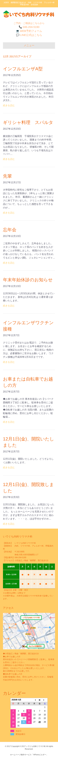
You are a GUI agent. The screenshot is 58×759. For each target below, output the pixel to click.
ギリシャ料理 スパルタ (28, 122)
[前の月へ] (34, 700)
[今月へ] (39, 700)
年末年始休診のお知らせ (28, 279)
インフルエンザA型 (23, 68)
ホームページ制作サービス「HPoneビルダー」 (29, 755)
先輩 (7, 176)
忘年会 (9, 229)
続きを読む (9, 105)
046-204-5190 (20, 557)
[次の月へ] (45, 700)
